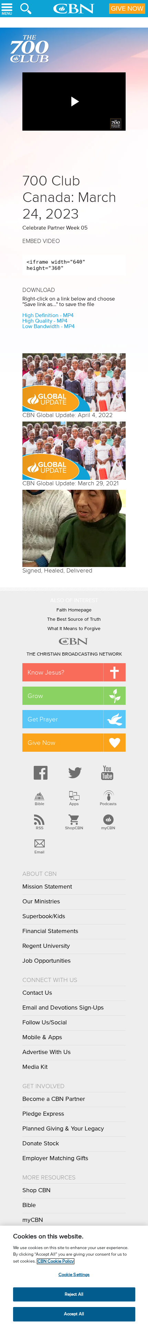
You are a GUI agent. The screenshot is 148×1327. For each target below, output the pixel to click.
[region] (74, 1276)
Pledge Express (43, 1114)
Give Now (127, 8)
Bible (39, 803)
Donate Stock (40, 1144)
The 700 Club (31, 50)
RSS (39, 827)
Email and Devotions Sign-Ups (63, 1008)
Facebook (40, 773)
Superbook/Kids (43, 916)
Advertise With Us (46, 1052)
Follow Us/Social (44, 1023)
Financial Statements (50, 931)
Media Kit (34, 1067)
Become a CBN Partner (53, 1099)
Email (39, 852)
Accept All (74, 1314)
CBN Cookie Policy (56, 1261)
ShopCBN (74, 827)
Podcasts (108, 803)
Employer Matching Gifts (55, 1158)
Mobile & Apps (42, 1037)
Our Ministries (41, 902)
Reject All (74, 1294)
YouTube (108, 773)
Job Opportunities (46, 961)
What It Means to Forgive (74, 628)
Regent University (46, 946)
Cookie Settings (74, 1275)
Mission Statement (47, 887)
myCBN (108, 827)
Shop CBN (36, 1190)
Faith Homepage (74, 610)
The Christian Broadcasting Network (74, 654)
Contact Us (37, 993)
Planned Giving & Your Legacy (63, 1129)
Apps (74, 803)
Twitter (74, 773)
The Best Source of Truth (74, 619)
